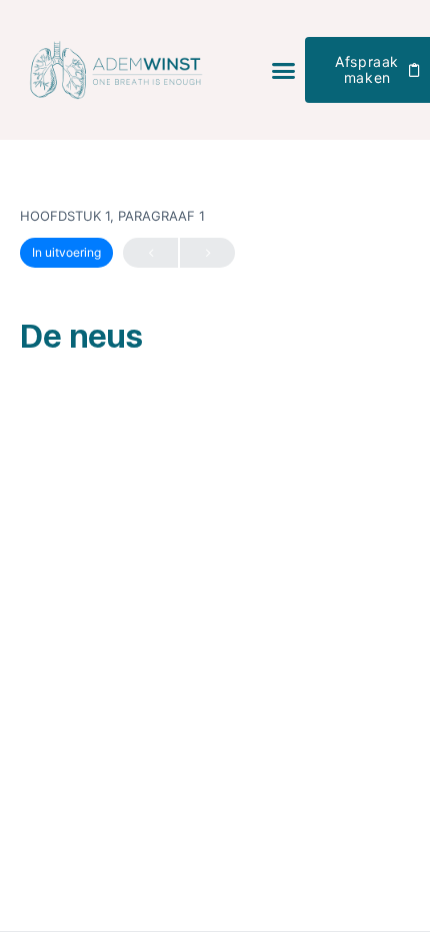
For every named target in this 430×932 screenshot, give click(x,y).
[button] (284, 70)
